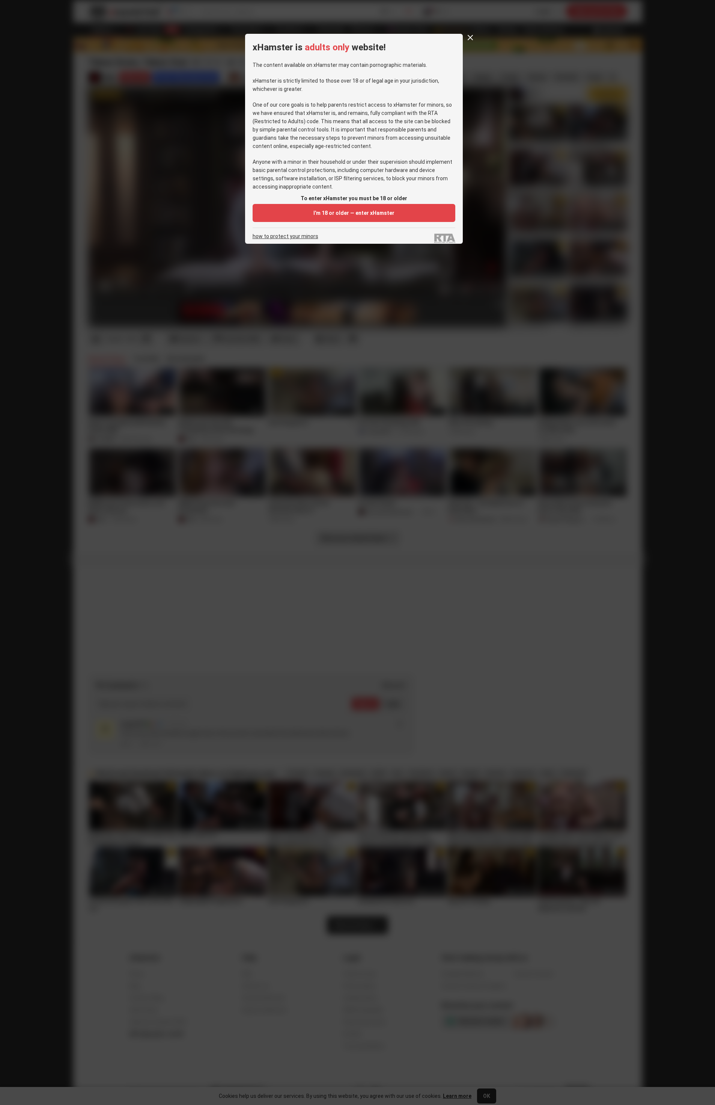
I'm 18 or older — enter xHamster (353, 213)
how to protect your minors (285, 236)
